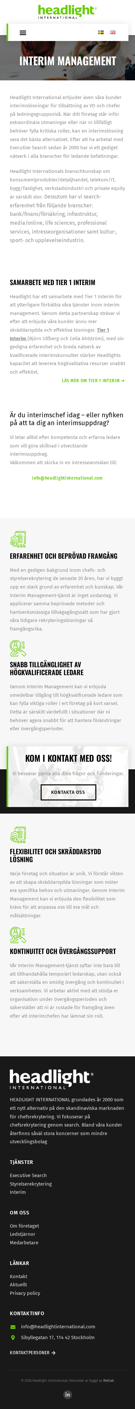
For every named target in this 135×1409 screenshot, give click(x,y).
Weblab (108, 1381)
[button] (22, 32)
